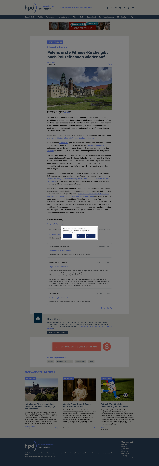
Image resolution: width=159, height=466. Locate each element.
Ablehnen (80, 236)
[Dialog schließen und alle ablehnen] (96, 228)
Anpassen (67, 236)
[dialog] (79, 233)
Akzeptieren (90, 236)
